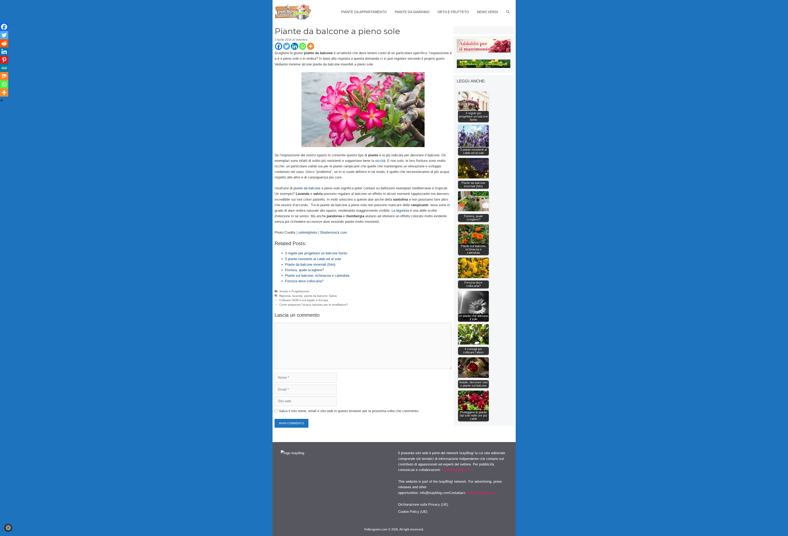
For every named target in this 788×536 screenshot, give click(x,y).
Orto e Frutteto (453, 12)
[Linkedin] (294, 46)
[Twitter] (286, 46)
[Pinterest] (4, 60)
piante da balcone (306, 188)
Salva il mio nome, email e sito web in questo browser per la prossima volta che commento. (349, 411)
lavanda (297, 295)
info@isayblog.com (456, 470)
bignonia (402, 211)
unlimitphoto (307, 232)
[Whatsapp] (302, 46)
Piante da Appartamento (364, 12)
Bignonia (285, 295)
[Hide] (1, 100)
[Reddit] (4, 43)
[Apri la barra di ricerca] (508, 12)
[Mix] (4, 76)
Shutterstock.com (333, 232)
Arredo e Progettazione (294, 291)
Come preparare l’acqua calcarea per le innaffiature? (313, 304)
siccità (380, 161)
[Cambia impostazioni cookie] (8, 528)
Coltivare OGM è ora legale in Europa (303, 300)
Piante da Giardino (412, 12)
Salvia (333, 295)
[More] (310, 46)
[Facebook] (278, 46)
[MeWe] (4, 68)
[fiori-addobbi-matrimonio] (483, 51)
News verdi (487, 12)
